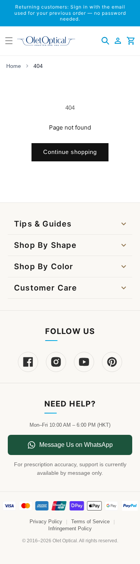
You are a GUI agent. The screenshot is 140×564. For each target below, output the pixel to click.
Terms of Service (90, 521)
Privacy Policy (46, 521)
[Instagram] (56, 362)
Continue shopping (70, 152)
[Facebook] (28, 362)
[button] (105, 41)
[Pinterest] (112, 362)
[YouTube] (84, 362)
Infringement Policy (70, 528)
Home (13, 66)
